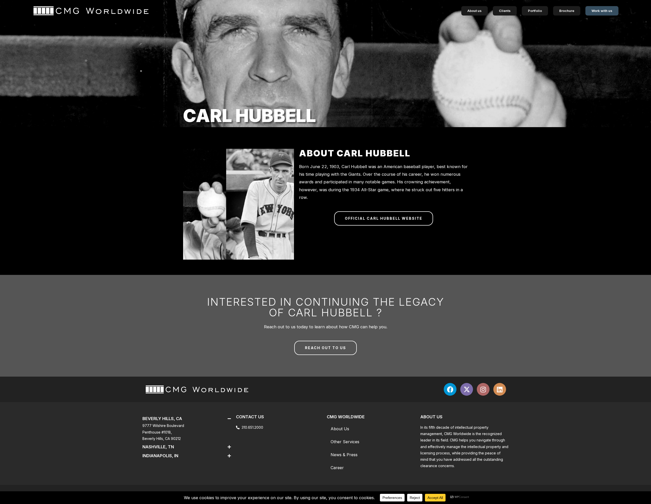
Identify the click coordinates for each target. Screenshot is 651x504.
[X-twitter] (466, 389)
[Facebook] (450, 389)
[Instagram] (483, 389)
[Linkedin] (499, 389)
